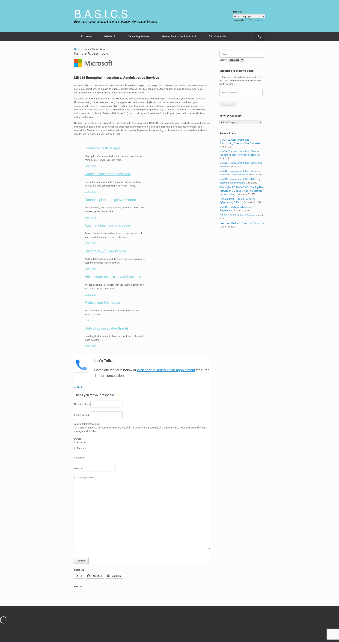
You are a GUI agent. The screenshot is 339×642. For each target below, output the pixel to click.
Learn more (90, 165)
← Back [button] (78, 387)
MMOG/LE (109, 36)
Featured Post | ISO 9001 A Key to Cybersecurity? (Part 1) (237, 200)
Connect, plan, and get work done (110, 199)
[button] (259, 36)
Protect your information (103, 302)
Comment (84, 477)
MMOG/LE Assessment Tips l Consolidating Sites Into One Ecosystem (240, 141)
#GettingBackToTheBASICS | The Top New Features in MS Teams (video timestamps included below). (241, 190)
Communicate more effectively (108, 173)
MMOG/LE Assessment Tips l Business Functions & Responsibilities (240, 172)
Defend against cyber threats (107, 328)
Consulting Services (139, 36)
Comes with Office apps (103, 148)
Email (82, 414)
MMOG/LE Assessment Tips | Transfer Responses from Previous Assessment (239, 153)
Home (89, 36)
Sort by (223, 59)
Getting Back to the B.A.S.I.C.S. (179, 36)
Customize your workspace (105, 250)
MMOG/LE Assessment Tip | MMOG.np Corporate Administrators (239, 180)
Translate (257, 20)
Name (82, 404)
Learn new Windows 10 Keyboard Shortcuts (241, 223)
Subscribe (228, 103)
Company (79, 457)
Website (78, 468)
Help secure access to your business (113, 276)
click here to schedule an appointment (166, 369)
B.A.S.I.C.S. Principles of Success (237, 215)
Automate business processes (108, 225)
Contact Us (220, 36)
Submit (81, 560)
